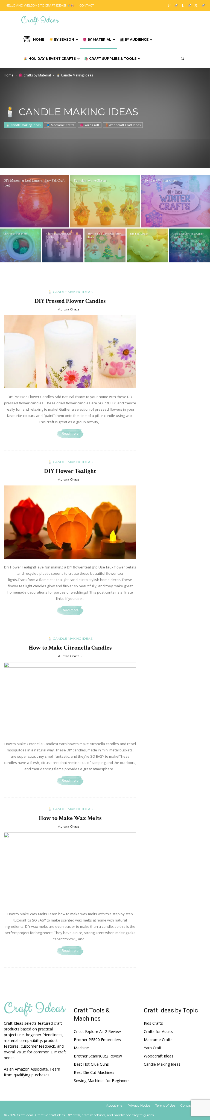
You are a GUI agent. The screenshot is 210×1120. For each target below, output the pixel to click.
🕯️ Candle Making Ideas (23, 125)
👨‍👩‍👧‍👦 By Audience (134, 39)
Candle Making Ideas (162, 1064)
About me (114, 1105)
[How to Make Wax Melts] (70, 869)
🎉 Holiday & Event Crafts (50, 59)
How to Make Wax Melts (70, 818)
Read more (70, 433)
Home (38, 39)
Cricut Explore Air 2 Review (97, 1031)
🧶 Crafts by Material (35, 75)
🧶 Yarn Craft (89, 125)
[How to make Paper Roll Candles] (62, 245)
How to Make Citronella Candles (70, 648)
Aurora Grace (68, 309)
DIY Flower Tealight (70, 471)
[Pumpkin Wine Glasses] (104, 201)
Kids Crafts (153, 1023)
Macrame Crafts (158, 1039)
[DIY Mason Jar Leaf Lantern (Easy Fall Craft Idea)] (34, 201)
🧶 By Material (97, 39)
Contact (87, 5)
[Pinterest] (171, 5)
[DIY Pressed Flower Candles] (70, 352)
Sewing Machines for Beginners (102, 1080)
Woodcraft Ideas (158, 1056)
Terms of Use (165, 1105)
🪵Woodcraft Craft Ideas (123, 125)
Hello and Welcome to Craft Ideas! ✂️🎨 (39, 5)
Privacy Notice (138, 1105)
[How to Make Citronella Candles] (70, 698)
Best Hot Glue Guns (91, 1064)
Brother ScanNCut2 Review (98, 1056)
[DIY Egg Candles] (147, 245)
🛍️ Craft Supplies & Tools (110, 59)
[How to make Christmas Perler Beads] (105, 245)
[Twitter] (198, 5)
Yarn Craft (153, 1047)
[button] (182, 58)
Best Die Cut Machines (94, 1072)
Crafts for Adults (158, 1031)
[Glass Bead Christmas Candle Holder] (189, 245)
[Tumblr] (184, 5)
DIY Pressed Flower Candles (70, 301)
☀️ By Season (61, 39)
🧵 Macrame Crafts (60, 125)
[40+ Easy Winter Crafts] (175, 201)
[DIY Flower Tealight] (70, 522)
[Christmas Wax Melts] (20, 245)
